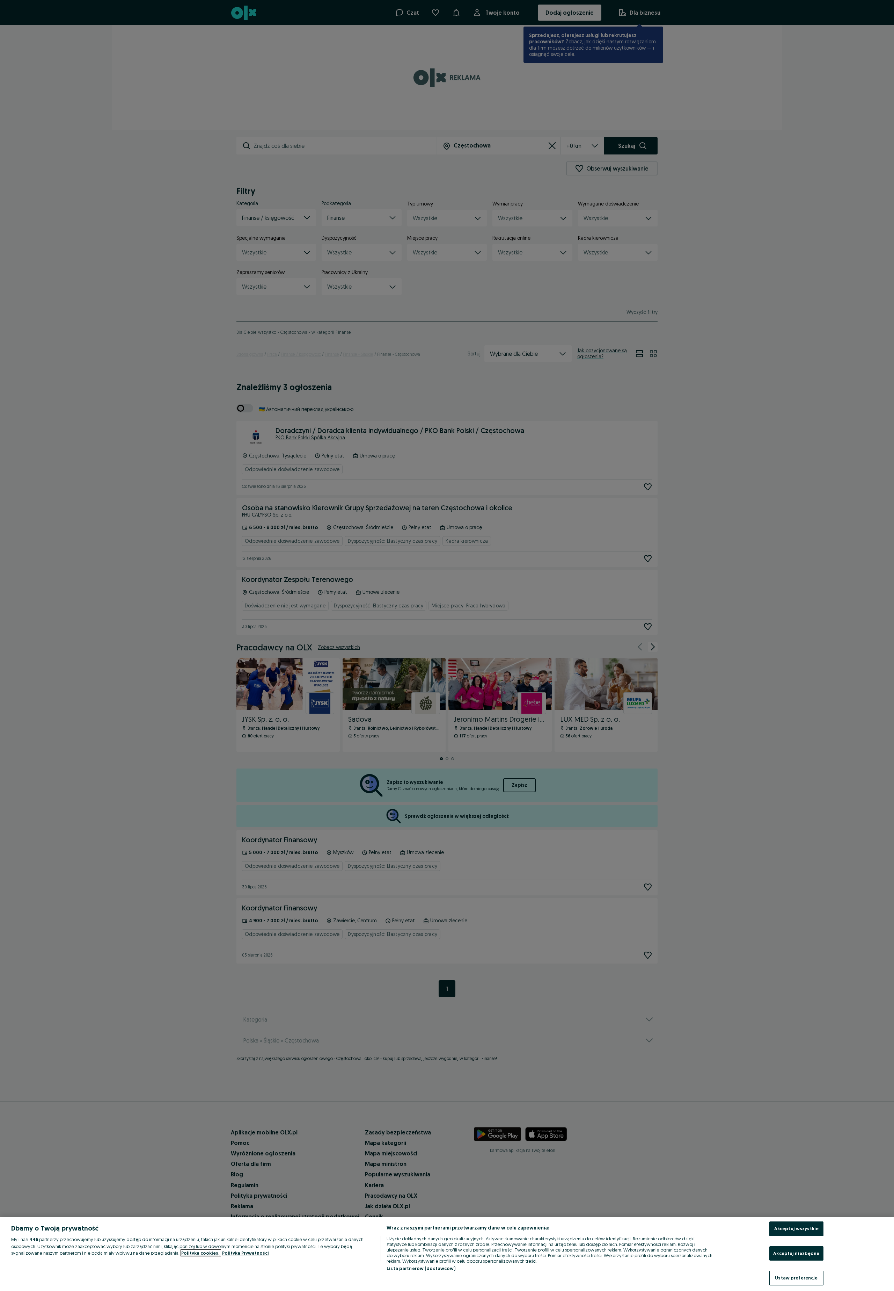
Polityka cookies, (200, 1253)
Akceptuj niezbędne (796, 1253)
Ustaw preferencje (796, 1278)
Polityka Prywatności (245, 1253)
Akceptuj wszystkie (796, 1228)
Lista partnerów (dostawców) (421, 1268)
